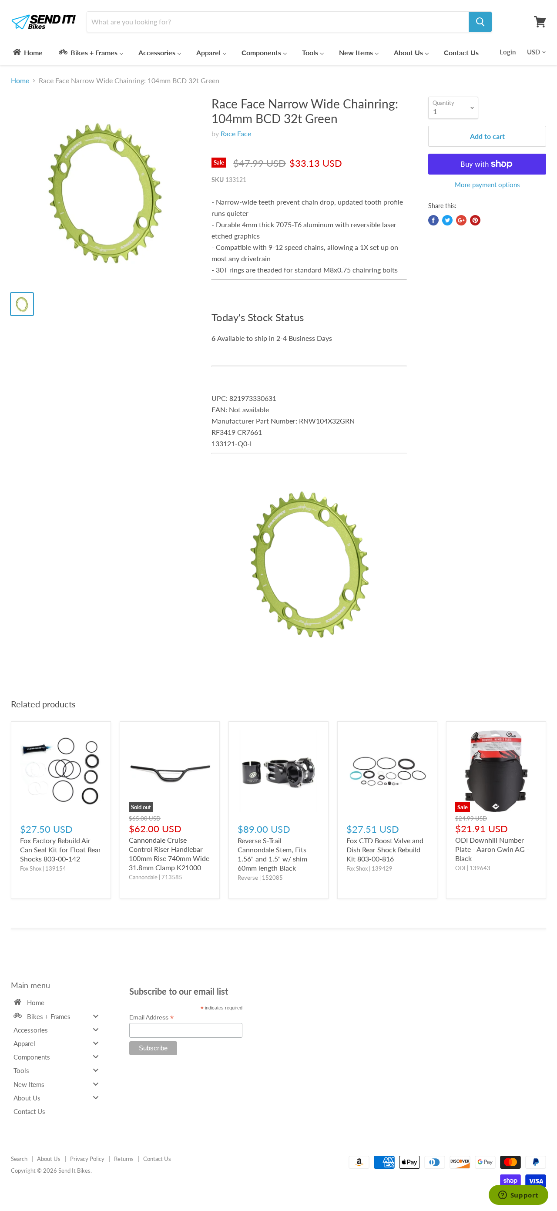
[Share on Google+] (461, 220)
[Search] (480, 22)
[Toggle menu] (95, 1015)
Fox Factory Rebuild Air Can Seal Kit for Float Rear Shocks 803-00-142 (60, 849)
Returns (124, 1158)
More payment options (487, 184)
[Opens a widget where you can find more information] (518, 1196)
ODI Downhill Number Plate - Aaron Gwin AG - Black (492, 849)
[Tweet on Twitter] (447, 220)
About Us (48, 1158)
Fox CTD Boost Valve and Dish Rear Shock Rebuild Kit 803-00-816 (384, 849)
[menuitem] (27, 52)
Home (20, 80)
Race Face (236, 133)
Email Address (151, 1017)
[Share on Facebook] (433, 220)
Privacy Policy (87, 1158)
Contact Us (157, 1158)
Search (19, 1158)
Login (508, 52)
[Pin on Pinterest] (475, 220)
